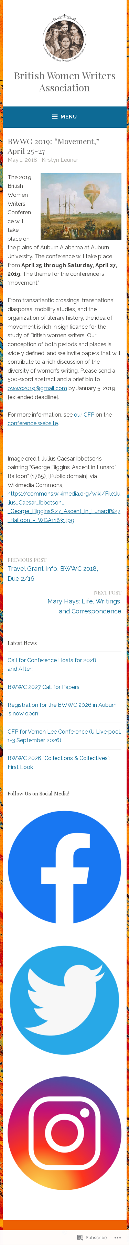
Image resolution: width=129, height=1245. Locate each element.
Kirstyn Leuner (60, 160)
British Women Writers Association (65, 81)
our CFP (84, 414)
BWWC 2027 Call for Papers (43, 687)
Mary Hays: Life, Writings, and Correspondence (84, 602)
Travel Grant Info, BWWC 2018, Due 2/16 (53, 569)
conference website (33, 423)
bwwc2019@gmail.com (37, 388)
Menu (69, 117)
